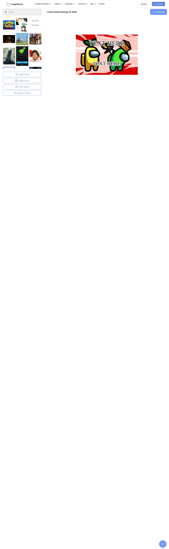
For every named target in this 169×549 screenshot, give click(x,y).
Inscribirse (158, 4)
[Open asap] (163, 544)
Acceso (144, 4)
